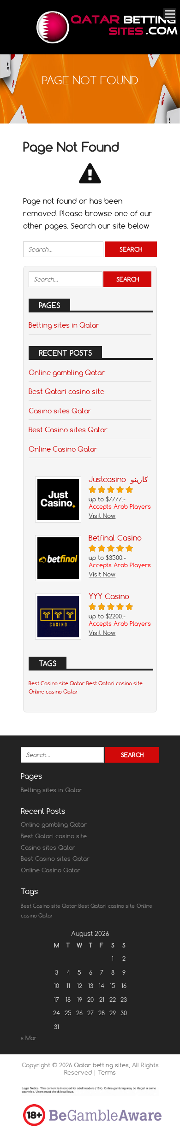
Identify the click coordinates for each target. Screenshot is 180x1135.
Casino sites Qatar (60, 410)
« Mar (29, 1037)
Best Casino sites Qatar (68, 429)
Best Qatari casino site (66, 391)
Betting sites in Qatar (64, 324)
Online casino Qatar (53, 691)
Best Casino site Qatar (56, 683)
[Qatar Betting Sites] (106, 41)
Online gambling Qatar (67, 372)
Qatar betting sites (101, 1065)
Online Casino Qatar (63, 448)
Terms (107, 1072)
